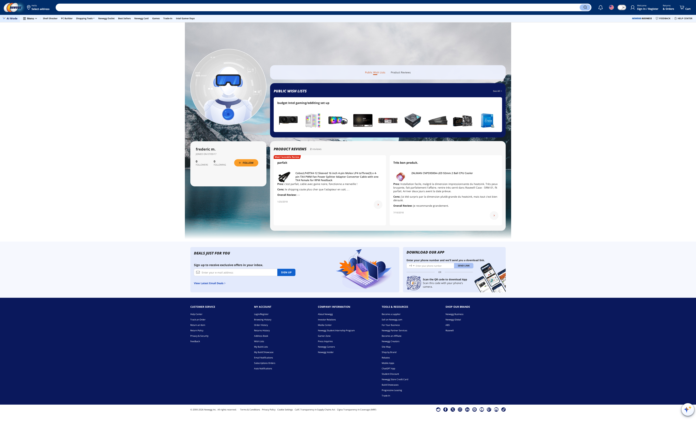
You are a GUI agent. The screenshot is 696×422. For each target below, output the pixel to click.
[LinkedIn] (467, 409)
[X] (452, 409)
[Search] (585, 7)
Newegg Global (453, 319)
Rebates (386, 357)
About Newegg (325, 314)
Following (220, 164)
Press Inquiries (325, 341)
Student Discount (390, 373)
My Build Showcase (264, 352)
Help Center (196, 314)
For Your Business (391, 325)
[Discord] (496, 409)
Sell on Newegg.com (392, 319)
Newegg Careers (326, 346)
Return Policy (196, 330)
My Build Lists (261, 346)
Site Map (386, 346)
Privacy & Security (199, 335)
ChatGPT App (388, 368)
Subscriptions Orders (264, 363)
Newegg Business (454, 314)
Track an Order (198, 319)
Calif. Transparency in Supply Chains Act (315, 409)
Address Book (261, 335)
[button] (38, 7)
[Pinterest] (474, 409)
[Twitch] (489, 409)
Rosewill (450, 330)
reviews (317, 149)
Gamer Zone (324, 335)
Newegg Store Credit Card (395, 379)
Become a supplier (391, 314)
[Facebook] (445, 409)
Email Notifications (263, 357)
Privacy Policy (269, 409)
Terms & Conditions (250, 409)
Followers (202, 164)
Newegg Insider (326, 352)
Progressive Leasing (392, 390)
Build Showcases (390, 384)
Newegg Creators (390, 341)
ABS (448, 325)
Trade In (386, 395)
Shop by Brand (389, 352)
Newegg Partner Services (394, 330)
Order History (261, 325)
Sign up (286, 272)
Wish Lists (259, 341)
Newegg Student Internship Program (336, 330)
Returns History (262, 330)
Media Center (325, 325)
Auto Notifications (263, 368)
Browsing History (262, 319)
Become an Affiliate (391, 335)
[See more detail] (378, 204)
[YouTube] (482, 409)
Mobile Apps (388, 363)
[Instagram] (460, 409)
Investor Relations (327, 319)
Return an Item (197, 325)
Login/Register (261, 314)
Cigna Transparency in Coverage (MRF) (356, 409)
